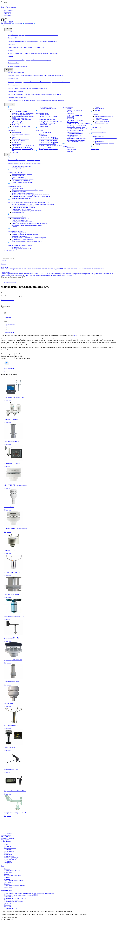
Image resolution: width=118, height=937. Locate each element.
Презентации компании (11, 900)
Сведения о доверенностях (12, 875)
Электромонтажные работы (17, 217)
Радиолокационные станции (62, 273)
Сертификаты (8, 882)
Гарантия (7, 877)
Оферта (6, 874)
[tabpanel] (59, 344)
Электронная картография (54, 275)
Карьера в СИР (9, 903)
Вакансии (7, 15)
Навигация (11, 130)
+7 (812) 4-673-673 (7, 22)
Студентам (7, 906)
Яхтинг (65, 146)
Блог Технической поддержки (13, 880)
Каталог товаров (9, 104)
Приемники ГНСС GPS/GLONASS (42, 273)
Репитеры (99, 273)
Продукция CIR (96, 127)
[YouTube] (5, 927)
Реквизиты (7, 12)
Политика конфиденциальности (14, 885)
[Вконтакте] (5, 924)
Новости (7, 869)
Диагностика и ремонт (15, 172)
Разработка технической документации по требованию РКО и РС (29, 202)
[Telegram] (5, 930)
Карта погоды (8, 896)
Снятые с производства (98, 132)
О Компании (8, 872)
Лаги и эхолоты (67, 275)
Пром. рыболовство (97, 136)
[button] (59, 841)
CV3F (75, 335)
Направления (9, 69)
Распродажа (95, 149)
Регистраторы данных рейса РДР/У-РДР (83, 273)
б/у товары (93, 269)
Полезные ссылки (6, 890)
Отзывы (6, 884)
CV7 (5, 371)
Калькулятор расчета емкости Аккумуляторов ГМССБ (21, 895)
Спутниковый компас (30, 275)
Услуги (7, 154)
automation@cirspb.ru (7, 838)
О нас (2, 866)
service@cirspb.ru (6, 23)
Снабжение (94, 114)
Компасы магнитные (24, 273)
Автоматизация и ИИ (11, 908)
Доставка (7, 879)
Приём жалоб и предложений (13, 901)
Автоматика (39, 130)
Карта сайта (8, 887)
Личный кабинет (9, 10)
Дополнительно (68, 107)
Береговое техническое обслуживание (20, 245)
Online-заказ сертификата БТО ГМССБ (16, 898)
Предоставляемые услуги (12, 870)
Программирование (14, 186)
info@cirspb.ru (29, 23)
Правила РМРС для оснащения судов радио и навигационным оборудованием (29, 893)
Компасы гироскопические (9, 273)
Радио (10, 110)
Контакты (7, 13)
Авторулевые (41, 275)
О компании (8, 28)
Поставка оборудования (15, 231)
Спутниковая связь (42, 113)
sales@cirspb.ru (18, 23)
